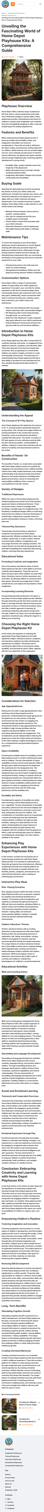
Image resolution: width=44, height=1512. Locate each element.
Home (4, 13)
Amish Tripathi (9, 57)
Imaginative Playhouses (16, 13)
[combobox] (28, 4)
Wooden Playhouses (9, 15)
